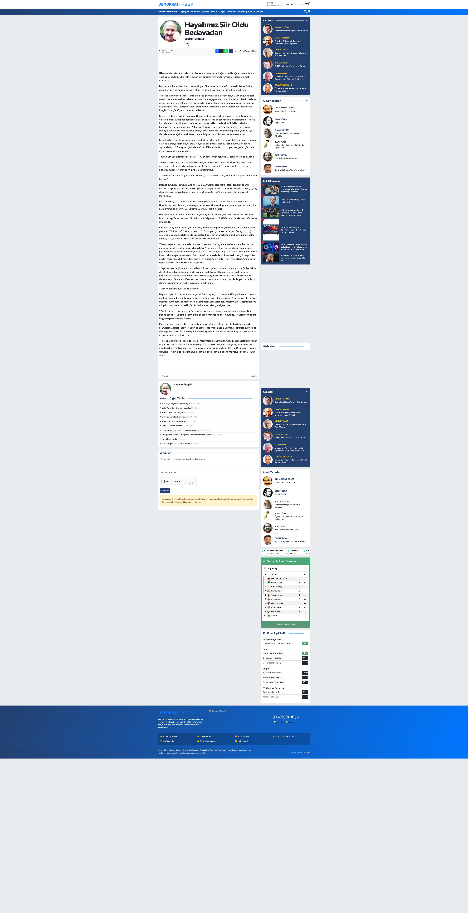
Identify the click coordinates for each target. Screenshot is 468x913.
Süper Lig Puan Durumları (250, 12)
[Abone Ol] (250, 51)
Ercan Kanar (281, 73)
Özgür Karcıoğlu (283, 85)
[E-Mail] (187, 44)
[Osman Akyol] (268, 168)
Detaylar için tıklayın (286, 624)
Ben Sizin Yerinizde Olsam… (287, 158)
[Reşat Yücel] (268, 145)
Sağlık (222, 12)
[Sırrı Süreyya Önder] (268, 109)
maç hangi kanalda (198, 753)
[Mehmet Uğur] (268, 53)
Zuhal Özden (281, 63)
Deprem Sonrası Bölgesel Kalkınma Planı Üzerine (290, 54)
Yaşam (214, 12)
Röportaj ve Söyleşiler (172, 750)
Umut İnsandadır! (170, 439)
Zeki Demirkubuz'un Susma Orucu (290, 66)
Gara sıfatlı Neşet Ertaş (285, 111)
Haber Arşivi (243, 741)
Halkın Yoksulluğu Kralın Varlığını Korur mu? (181, 430)
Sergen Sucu (281, 155)
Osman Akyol (281, 167)
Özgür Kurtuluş (283, 38)
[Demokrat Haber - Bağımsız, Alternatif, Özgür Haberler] (176, 4)
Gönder (165, 491)
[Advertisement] (285, 303)
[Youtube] (292, 717)
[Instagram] (283, 717)
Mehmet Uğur (281, 50)
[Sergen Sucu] (268, 157)
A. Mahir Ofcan (282, 130)
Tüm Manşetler (168, 741)
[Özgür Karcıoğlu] (268, 88)
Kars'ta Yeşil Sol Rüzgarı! (173, 413)
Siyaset (205, 12)
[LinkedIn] (288, 717)
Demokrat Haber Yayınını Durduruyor (291, 31)
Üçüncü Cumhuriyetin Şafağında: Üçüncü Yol (289, 146)
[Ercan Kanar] (268, 76)
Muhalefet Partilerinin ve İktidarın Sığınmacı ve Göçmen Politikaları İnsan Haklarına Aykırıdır (290, 78)
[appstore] (278, 722)
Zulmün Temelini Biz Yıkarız (174, 417)
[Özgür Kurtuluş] (268, 41)
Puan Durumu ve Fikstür (285, 736)
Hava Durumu (206, 736)
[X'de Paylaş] (221, 51)
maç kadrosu (185, 753)
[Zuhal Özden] (268, 64)
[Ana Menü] (309, 11)
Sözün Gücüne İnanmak (172, 426)
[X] (279, 717)
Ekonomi (232, 12)
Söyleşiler (184, 12)
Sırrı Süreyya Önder (284, 108)
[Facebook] (275, 717)
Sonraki (251, 376)
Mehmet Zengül (194, 39)
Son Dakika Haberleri (208, 741)
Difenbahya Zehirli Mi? (209, 750)
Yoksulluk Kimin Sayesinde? (174, 421)
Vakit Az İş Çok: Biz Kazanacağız (176, 408)
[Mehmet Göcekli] (268, 29)
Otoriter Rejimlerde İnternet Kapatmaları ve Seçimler (288, 42)
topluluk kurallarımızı (182, 499)
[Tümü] (307, 20)
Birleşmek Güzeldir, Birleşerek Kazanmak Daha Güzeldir (187, 435)
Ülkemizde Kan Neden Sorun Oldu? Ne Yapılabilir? (291, 89)
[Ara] (305, 11)
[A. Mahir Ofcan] (268, 133)
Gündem (195, 12)
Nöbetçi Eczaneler (170, 736)
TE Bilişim (306, 753)
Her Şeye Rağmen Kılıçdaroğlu (176, 404)
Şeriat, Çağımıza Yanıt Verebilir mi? (291, 170)
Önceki (164, 376)
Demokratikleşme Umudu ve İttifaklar (287, 134)
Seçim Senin (280, 123)
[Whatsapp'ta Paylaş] (226, 51)
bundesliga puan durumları (168, 753)
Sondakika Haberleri (167, 12)
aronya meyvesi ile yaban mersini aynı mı (235, 750)
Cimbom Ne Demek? (191, 750)
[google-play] (291, 722)
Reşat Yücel (280, 142)
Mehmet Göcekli (283, 27)
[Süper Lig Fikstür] (307, 633)
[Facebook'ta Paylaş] (217, 51)
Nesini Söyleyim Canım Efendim (176, 444)
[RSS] (297, 717)
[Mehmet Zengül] (171, 31)
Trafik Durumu (243, 736)
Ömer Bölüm (281, 119)
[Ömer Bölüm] (268, 121)
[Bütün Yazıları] (255, 398)
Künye (160, 750)
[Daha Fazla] (231, 51)
